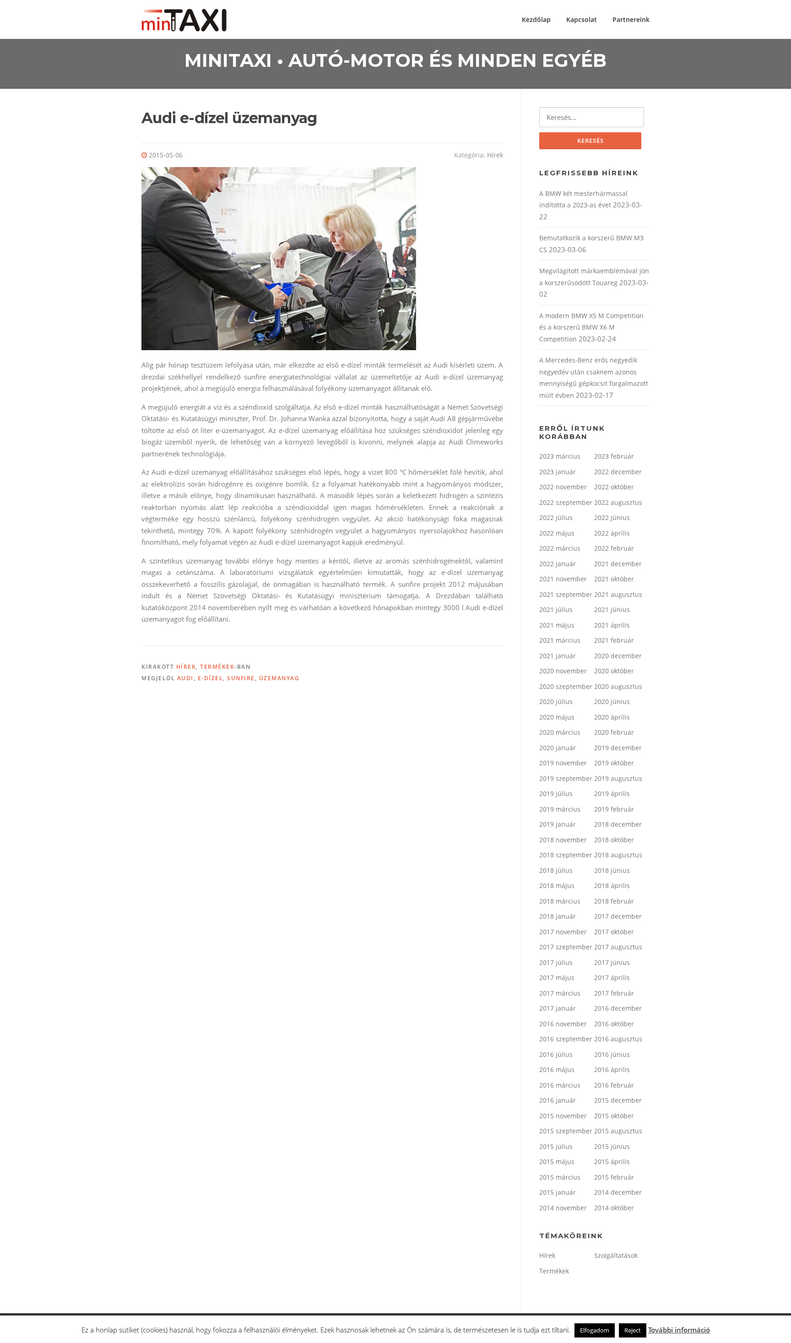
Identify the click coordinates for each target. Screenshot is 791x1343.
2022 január (557, 563)
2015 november (563, 1115)
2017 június (612, 962)
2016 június (612, 1054)
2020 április (612, 717)
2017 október (614, 931)
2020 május (556, 717)
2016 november (563, 1023)
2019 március (559, 809)
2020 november (563, 670)
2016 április (612, 1069)
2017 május (556, 977)
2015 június (612, 1146)
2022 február (614, 548)
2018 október (614, 839)
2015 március (559, 1177)
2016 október (614, 1023)
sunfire (241, 678)
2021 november (563, 578)
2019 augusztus (618, 778)
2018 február (614, 901)
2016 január (557, 1100)
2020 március (559, 732)
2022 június (612, 517)
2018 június (612, 870)
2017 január (557, 1008)
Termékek (217, 667)
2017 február (614, 993)
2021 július (556, 609)
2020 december (618, 655)
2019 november (563, 762)
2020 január (557, 747)
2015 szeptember (565, 1130)
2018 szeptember (565, 854)
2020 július (556, 701)
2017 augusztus (618, 946)
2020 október (614, 670)
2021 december (618, 563)
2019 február (614, 809)
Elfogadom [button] (594, 1330)
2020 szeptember (565, 686)
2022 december (618, 471)
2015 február (614, 1177)
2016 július (556, 1054)
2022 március (559, 548)
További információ (679, 1329)
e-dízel (210, 678)
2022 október (614, 486)
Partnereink (631, 19)
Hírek (495, 155)
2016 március (559, 1085)
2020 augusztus (618, 686)
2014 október (614, 1207)
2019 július (556, 793)
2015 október (614, 1115)
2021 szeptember (565, 594)
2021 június (612, 609)
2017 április (612, 977)
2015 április (612, 1161)
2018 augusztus (618, 854)
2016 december (618, 1008)
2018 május (556, 885)
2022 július (556, 517)
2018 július (556, 870)
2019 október (614, 762)
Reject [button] (632, 1330)
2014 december (618, 1192)
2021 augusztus (618, 594)
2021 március (559, 640)
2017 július (556, 962)
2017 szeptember (565, 946)
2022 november (563, 486)
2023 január (557, 471)
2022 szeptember (565, 502)
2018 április (612, 885)
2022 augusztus (618, 502)
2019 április (612, 793)
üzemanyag (279, 678)
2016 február (614, 1085)
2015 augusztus (618, 1130)
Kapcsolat (581, 19)
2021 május (556, 625)
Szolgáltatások (616, 1255)
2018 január (557, 916)
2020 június (612, 701)
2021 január (557, 655)
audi (185, 678)
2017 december (618, 916)
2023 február (614, 456)
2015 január (557, 1192)
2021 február (614, 640)
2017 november (563, 931)
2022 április (612, 533)
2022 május (556, 533)
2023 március (559, 456)
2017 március (559, 993)
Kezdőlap (536, 19)
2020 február (614, 732)
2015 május (556, 1161)
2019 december (618, 747)
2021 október (614, 578)
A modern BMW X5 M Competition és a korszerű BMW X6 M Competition (591, 327)
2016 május (556, 1069)
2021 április (612, 625)
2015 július (556, 1146)
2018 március (559, 901)
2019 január (557, 824)
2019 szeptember (565, 778)
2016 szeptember (565, 1038)
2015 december (618, 1100)
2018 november (563, 839)
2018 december (618, 824)
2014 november (563, 1207)
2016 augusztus (618, 1038)
